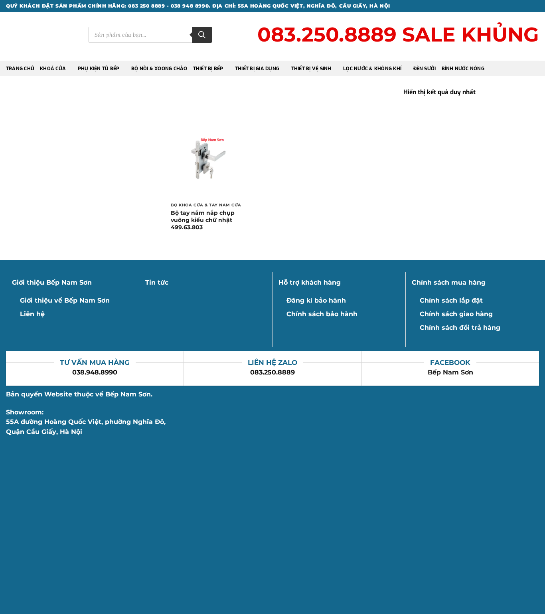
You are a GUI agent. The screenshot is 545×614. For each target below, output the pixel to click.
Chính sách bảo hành (321, 314)
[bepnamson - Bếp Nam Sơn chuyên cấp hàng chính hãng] (41, 36)
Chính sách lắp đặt (451, 300)
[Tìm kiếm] (202, 35)
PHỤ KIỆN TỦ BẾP (99, 68)
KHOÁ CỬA (53, 68)
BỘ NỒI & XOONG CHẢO (159, 68)
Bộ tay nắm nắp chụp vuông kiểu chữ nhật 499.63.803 (203, 220)
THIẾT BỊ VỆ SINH (311, 68)
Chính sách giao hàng (456, 314)
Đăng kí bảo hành (316, 300)
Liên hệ (32, 314)
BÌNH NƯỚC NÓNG (463, 68)
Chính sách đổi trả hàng (460, 327)
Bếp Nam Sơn (450, 372)
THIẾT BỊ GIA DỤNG (257, 68)
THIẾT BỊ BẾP (208, 68)
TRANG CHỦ (20, 68)
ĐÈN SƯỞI (424, 68)
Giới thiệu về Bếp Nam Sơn (65, 300)
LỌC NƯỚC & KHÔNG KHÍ (372, 68)
